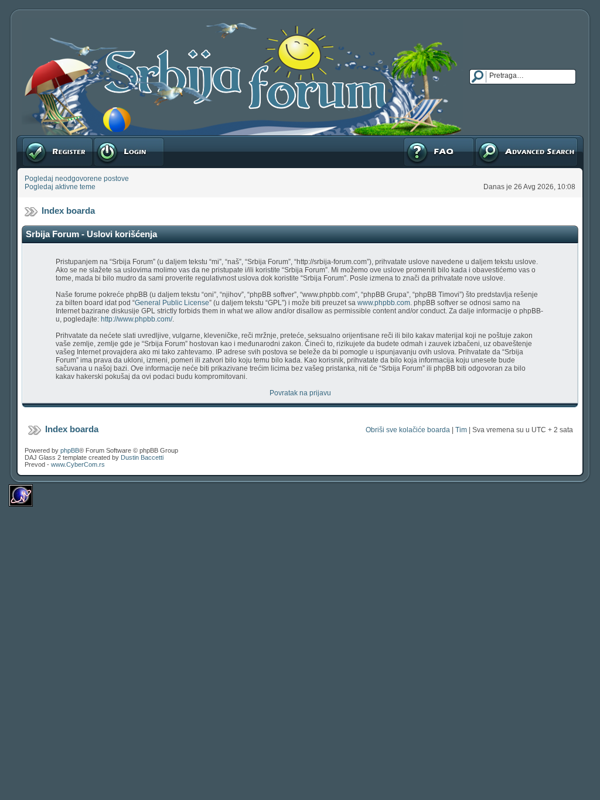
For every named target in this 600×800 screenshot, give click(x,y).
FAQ (410, 139)
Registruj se (41, 139)
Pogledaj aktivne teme (60, 187)
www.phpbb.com (383, 303)
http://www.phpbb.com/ (136, 319)
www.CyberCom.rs (78, 464)
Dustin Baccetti (142, 457)
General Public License (172, 303)
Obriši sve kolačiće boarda (408, 430)
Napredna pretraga (505, 139)
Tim (461, 430)
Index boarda (68, 211)
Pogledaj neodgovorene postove (77, 179)
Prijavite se (110, 139)
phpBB (69, 450)
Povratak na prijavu (300, 393)
